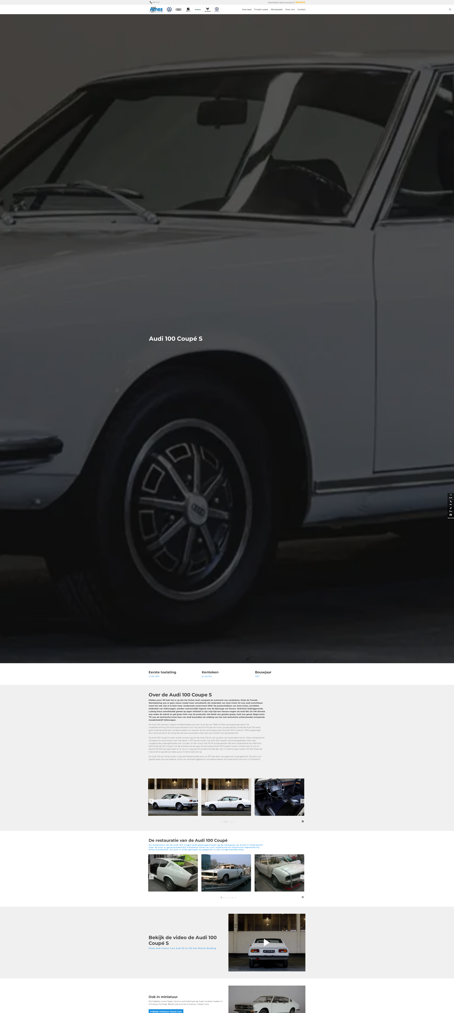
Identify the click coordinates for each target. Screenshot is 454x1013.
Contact (301, 9)
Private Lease (261, 9)
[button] (266, 942)
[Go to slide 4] (231, 822)
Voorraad (246, 9)
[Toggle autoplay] (302, 821)
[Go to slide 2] (226, 822)
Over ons (290, 9)
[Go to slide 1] (222, 822)
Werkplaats (277, 9)
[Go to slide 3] (228, 822)
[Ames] (156, 10)
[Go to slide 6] (235, 897)
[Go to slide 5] (234, 822)
